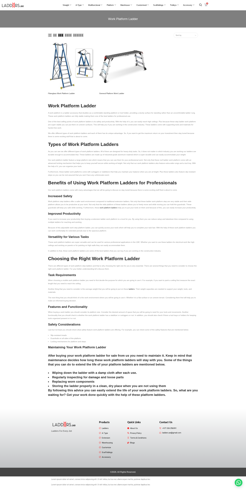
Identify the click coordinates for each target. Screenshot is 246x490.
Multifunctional (94, 5)
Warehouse (125, 5)
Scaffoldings (158, 5)
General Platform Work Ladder (111, 93)
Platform (110, 5)
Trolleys (173, 5)
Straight (66, 5)
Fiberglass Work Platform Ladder (61, 93)
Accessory (187, 5)
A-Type (79, 5)
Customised (141, 5)
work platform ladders (108, 208)
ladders (132, 289)
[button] (200, 5)
